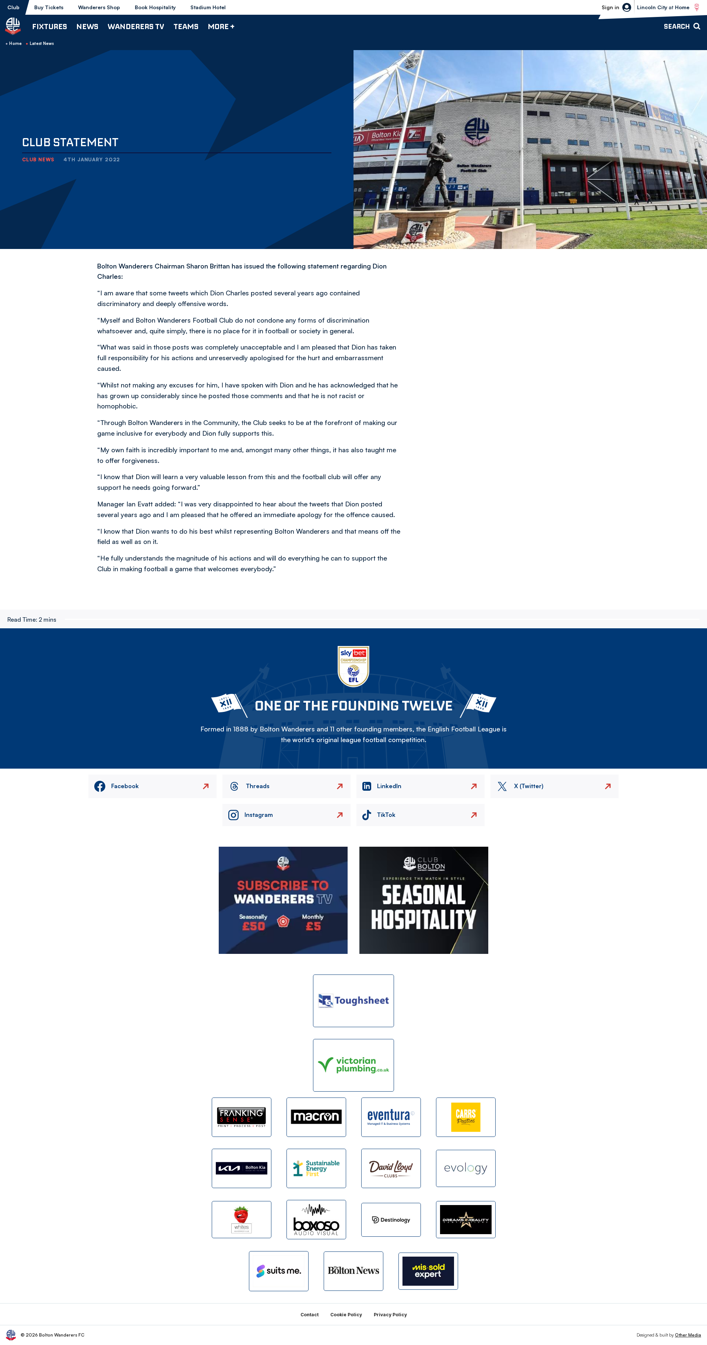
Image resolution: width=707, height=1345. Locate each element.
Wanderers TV (136, 26)
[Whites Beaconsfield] (241, 1219)
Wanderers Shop (99, 7)
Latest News (42, 43)
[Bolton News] (353, 1271)
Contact (309, 1314)
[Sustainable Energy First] (316, 1168)
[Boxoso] (316, 1219)
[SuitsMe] (279, 1271)
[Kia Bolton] (241, 1168)
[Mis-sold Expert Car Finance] (428, 1271)
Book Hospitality (155, 7)
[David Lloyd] (391, 1168)
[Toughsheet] (353, 1000)
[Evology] (466, 1168)
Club (13, 7)
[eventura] (391, 1117)
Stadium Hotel (208, 7)
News (87, 26)
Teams (185, 26)
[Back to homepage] (12, 26)
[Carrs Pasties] (466, 1117)
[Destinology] (391, 1220)
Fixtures (49, 26)
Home (15, 43)
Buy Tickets (48, 7)
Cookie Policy (346, 1314)
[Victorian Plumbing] (353, 1065)
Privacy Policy (390, 1314)
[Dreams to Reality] (466, 1219)
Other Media (688, 1335)
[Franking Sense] (241, 1117)
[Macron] (316, 1117)
